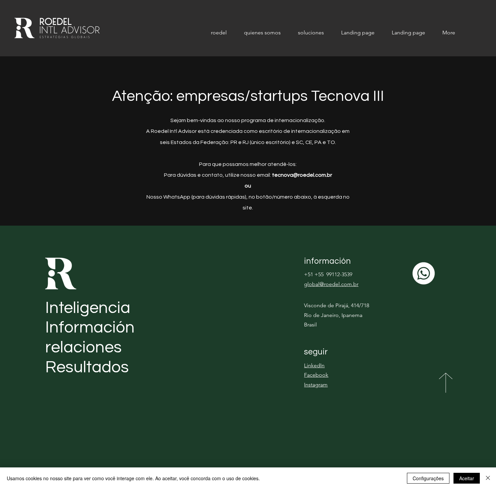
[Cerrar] (488, 478)
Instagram (316, 384)
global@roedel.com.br (331, 284)
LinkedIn (314, 365)
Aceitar (466, 478)
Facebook (316, 375)
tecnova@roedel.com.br (302, 175)
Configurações (428, 478)
